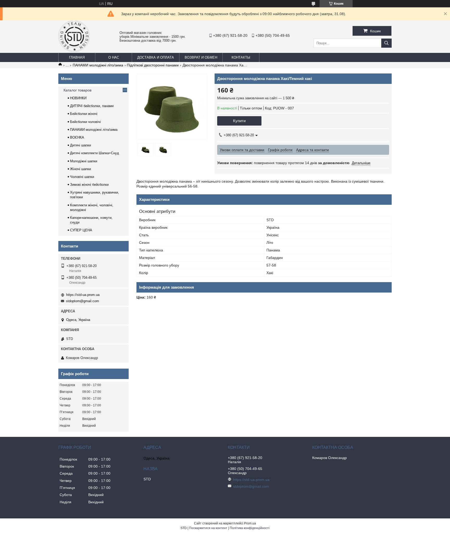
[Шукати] (386, 43)
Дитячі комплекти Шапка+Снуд (94, 153)
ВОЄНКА (77, 137)
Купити (239, 121)
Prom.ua (250, 523)
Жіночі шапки (80, 169)
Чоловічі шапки (82, 177)
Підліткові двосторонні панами (153, 65)
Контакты (241, 57)
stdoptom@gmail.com (82, 301)
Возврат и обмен (201, 57)
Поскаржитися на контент (208, 528)
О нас (113, 57)
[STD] (74, 50)
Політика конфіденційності (250, 528)
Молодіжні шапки (83, 161)
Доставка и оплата (155, 57)
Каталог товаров (77, 90)
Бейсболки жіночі (83, 114)
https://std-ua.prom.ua (82, 295)
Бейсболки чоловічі (85, 122)
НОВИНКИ (78, 98)
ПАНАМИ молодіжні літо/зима (98, 65)
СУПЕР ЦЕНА (81, 230)
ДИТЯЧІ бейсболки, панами (92, 106)
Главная (77, 57)
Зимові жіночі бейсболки (89, 185)
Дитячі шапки (80, 145)
